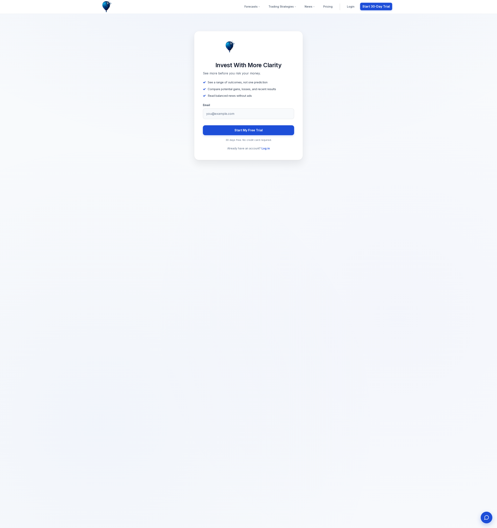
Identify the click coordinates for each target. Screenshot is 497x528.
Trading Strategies (281, 6)
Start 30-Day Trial (376, 6)
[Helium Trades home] (119, 6)
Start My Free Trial (249, 130)
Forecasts (251, 6)
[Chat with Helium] (486, 517)
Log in (266, 148)
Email (206, 105)
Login (351, 6)
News (309, 6)
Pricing (328, 6)
